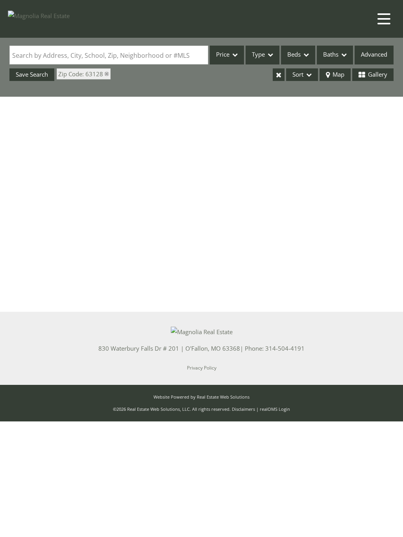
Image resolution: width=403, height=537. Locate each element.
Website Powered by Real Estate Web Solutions (201, 397)
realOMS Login (275, 409)
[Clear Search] (279, 74)
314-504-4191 (285, 348)
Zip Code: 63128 (80, 74)
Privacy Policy (201, 367)
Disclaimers (243, 409)
